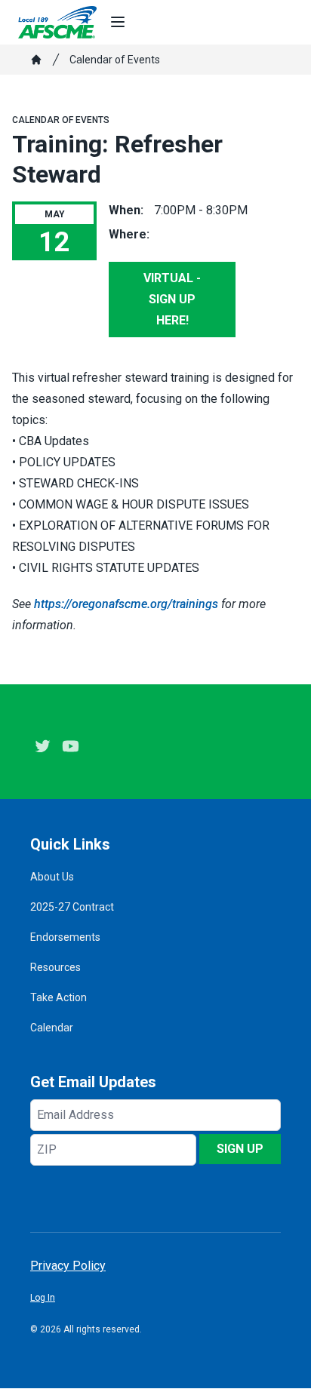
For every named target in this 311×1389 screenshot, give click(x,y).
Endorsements (65, 937)
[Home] (36, 60)
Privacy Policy (68, 1265)
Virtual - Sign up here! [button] (172, 299)
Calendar (51, 1028)
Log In (42, 1297)
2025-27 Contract (72, 907)
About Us (52, 877)
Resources (55, 967)
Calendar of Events (114, 60)
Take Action (58, 997)
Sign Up (240, 1149)
